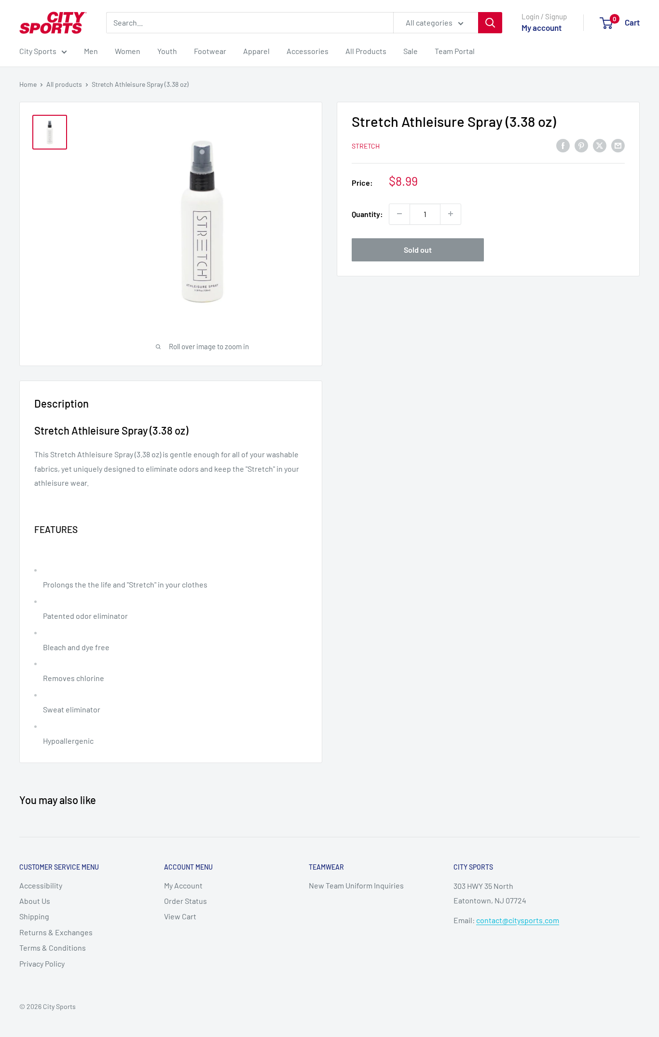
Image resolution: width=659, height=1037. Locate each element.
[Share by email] (618, 144)
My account (542, 27)
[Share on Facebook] (563, 144)
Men (91, 50)
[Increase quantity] (450, 214)
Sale (410, 50)
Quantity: (367, 213)
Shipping (34, 916)
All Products (365, 50)
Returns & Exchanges (56, 932)
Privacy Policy (42, 963)
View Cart (180, 916)
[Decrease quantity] (399, 214)
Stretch (366, 145)
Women (127, 50)
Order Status (185, 900)
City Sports (37, 50)
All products (64, 84)
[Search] (490, 22)
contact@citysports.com (517, 920)
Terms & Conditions (52, 947)
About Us (34, 900)
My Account (183, 885)
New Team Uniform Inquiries (356, 885)
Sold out (418, 249)
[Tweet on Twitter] (599, 144)
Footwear (210, 50)
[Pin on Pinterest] (581, 144)
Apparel (256, 50)
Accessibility (40, 885)
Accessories (308, 50)
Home (28, 84)
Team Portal (455, 50)
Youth (167, 50)
